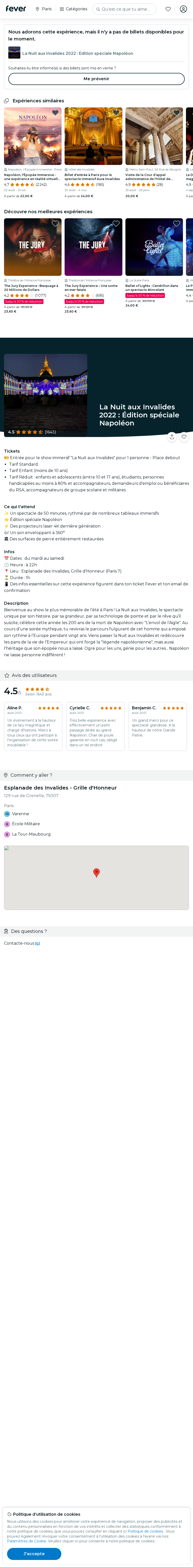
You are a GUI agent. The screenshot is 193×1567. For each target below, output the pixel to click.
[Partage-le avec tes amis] (172, 437)
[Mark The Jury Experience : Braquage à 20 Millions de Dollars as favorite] (55, 223)
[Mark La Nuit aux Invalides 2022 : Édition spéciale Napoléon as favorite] (184, 437)
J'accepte (34, 1553)
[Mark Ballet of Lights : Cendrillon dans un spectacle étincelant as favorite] (176, 223)
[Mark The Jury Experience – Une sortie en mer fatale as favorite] (116, 223)
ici (37, 943)
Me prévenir (96, 78)
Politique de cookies (145, 1531)
